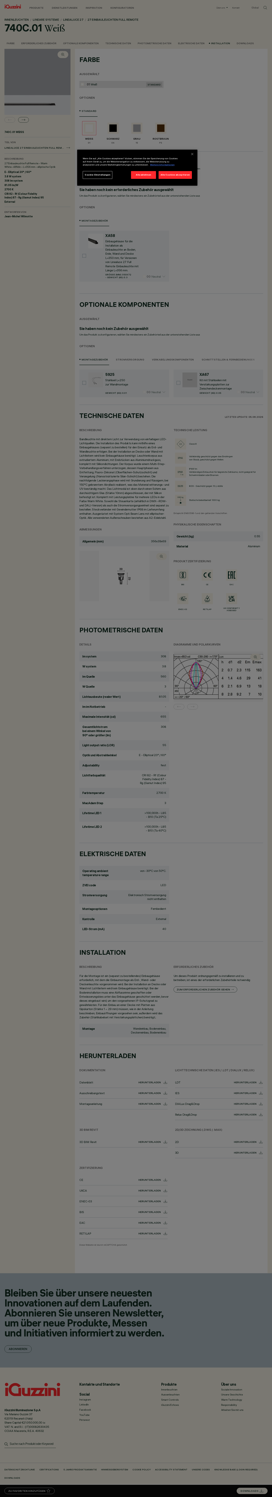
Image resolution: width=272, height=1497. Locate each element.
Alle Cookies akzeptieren (175, 175)
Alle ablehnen (143, 175)
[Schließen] (192, 154)
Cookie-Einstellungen (97, 175)
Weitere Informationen (162, 165)
